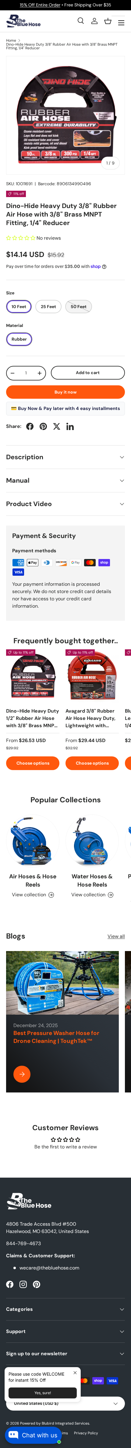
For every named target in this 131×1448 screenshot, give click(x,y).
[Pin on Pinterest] (43, 426)
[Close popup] (75, 1372)
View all (116, 936)
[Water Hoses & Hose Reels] (92, 841)
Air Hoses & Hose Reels (32, 880)
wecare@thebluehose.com (49, 1268)
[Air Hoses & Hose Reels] (32, 841)
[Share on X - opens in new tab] (56, 426)
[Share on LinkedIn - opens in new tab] (70, 426)
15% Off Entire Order (40, 5)
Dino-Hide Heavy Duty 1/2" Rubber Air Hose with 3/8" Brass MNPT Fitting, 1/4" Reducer (32, 722)
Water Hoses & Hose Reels (92, 880)
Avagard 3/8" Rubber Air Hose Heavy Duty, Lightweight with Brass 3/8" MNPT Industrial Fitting (90, 725)
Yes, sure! (42, 1393)
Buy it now (66, 392)
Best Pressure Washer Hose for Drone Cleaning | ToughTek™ (56, 1037)
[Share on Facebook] (30, 426)
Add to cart (88, 372)
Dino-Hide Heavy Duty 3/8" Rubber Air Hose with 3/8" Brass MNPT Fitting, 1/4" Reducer (62, 46)
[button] (108, 21)
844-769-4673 (23, 1243)
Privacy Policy (86, 1433)
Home (11, 40)
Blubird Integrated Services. (66, 1423)
